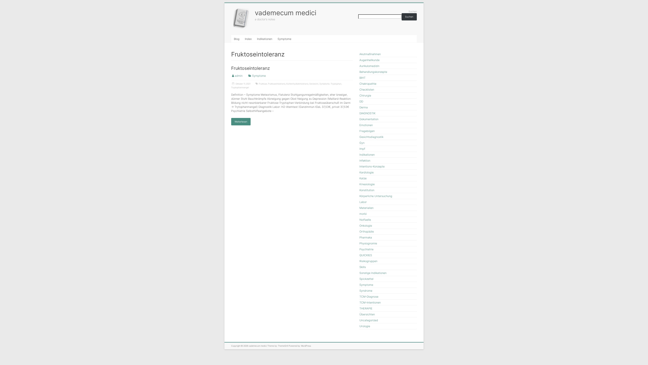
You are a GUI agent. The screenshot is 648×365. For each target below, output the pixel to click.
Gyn (361, 142)
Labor (363, 202)
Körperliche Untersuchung (375, 196)
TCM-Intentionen (370, 302)
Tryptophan (336, 83)
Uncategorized (368, 320)
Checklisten (366, 89)
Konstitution (366, 190)
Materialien (366, 208)
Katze (363, 178)
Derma (363, 107)
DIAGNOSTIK (367, 113)
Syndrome (365, 290)
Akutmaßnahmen (370, 54)
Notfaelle (365, 219)
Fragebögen (367, 131)
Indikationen (264, 39)
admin (238, 75)
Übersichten (367, 314)
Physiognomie (368, 243)
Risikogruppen (368, 261)
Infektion (364, 160)
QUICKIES (365, 255)
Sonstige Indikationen (372, 273)
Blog (236, 39)
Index (248, 39)
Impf (362, 148)
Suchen (413, 11)
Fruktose (263, 83)
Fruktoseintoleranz (250, 68)
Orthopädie (366, 231)
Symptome (284, 39)
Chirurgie (365, 95)
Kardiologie (366, 172)
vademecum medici (285, 13)
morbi (363, 213)
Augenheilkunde (369, 60)
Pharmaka (365, 237)
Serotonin (313, 83)
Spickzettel (366, 279)
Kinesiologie (367, 184)
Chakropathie (367, 83)
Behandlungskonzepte (373, 72)
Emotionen (366, 125)
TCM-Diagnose (368, 296)
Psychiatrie (366, 249)
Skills (362, 267)
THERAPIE (365, 308)
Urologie (364, 326)
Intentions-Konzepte (372, 166)
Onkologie (365, 225)
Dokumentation (368, 119)
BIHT (362, 77)
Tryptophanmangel (240, 87)
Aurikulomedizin (369, 66)
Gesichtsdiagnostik (371, 137)
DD (361, 101)
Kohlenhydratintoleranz (297, 83)
